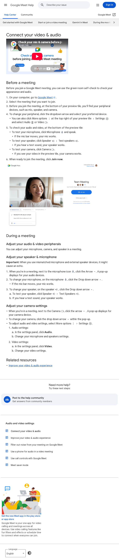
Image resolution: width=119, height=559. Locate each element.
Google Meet (45, 97)
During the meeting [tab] (103, 22)
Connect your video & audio (26, 431)
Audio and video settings (20, 423)
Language (13, 549)
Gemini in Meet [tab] (80, 22)
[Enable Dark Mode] (29, 553)
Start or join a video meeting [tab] (52, 22)
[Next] (112, 22)
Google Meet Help (22, 5)
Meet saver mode (19, 465)
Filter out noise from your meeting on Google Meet (37, 444)
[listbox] (15, 553)
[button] (5, 5)
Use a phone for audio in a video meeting (32, 451)
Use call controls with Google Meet (28, 458)
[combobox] (68, 5)
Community (27, 14)
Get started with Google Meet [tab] (18, 22)
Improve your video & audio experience (30, 365)
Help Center (10, 14)
